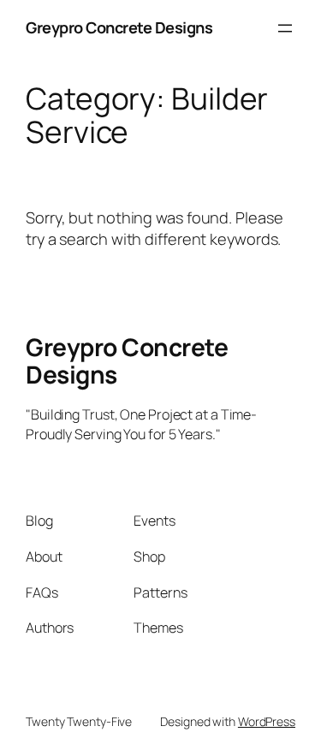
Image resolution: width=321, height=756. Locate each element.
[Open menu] (285, 28)
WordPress (266, 721)
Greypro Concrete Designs (119, 27)
